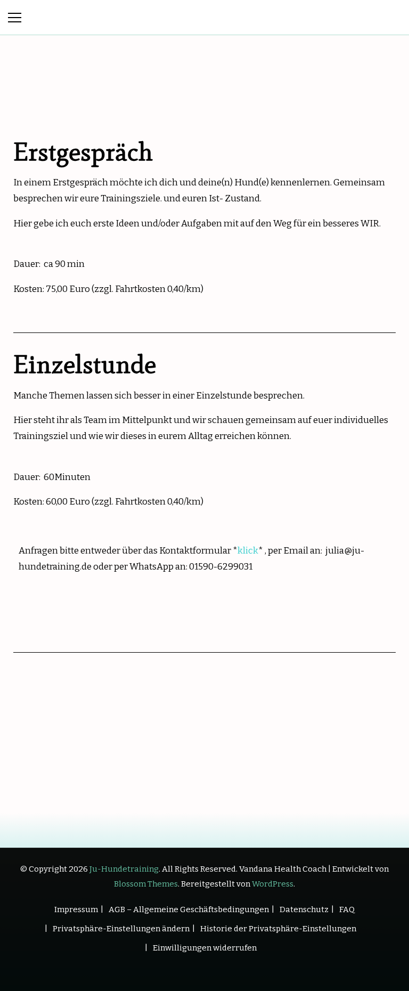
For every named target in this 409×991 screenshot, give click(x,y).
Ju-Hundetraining (124, 869)
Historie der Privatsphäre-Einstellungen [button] (278, 928)
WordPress (272, 884)
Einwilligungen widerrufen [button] (205, 948)
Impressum (76, 909)
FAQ (347, 909)
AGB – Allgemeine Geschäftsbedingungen (189, 909)
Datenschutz (304, 909)
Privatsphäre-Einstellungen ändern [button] (121, 928)
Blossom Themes (146, 884)
